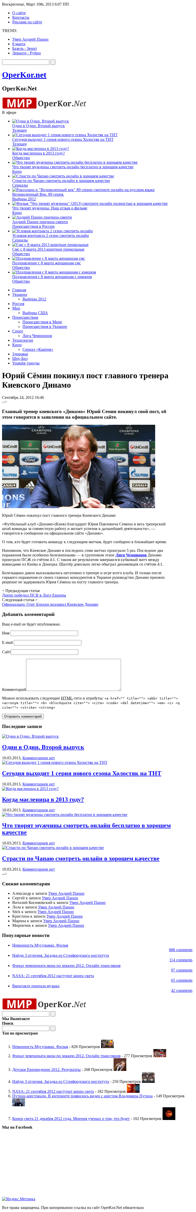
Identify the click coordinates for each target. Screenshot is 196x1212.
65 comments (181, 980)
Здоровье (20, 354)
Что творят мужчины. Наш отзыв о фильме (49, 208)
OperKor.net (24, 74)
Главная (19, 290)
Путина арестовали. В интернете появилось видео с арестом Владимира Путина (82, 1096)
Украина (19, 294)
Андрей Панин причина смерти (40, 222)
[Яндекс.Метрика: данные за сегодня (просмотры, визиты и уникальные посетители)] (18, 1199)
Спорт (17, 331)
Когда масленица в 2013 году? (38, 153)
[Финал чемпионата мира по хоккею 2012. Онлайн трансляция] (159, 1056)
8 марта (18, 44)
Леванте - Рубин (26, 53)
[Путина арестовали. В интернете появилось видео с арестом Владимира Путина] (18, 1105)
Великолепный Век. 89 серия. (38, 194)
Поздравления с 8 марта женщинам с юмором (52, 277)
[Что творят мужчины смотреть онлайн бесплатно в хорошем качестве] (64, 814)
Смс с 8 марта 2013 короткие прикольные (48, 249)
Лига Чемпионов (37, 336)
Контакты (20, 17)
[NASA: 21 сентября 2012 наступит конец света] (133, 1091)
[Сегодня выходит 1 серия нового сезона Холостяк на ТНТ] (54, 762)
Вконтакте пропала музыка (35, 986)
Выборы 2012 (24, 199)
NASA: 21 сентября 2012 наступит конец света (53, 976)
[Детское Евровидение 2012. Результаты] (120, 1069)
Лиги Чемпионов (131, 555)
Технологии (22, 340)
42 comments (181, 990)
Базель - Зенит (24, 48)
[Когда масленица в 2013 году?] (30, 788)
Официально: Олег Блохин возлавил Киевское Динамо (50, 604)
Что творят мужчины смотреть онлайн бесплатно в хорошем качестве (72, 167)
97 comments (181, 970)
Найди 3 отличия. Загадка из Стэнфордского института (60, 955)
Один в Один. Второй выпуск (38, 126)
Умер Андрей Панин (30, 39)
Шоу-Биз (20, 358)
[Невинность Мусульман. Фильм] (107, 1046)
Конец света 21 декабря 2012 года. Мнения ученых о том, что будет (71, 1118)
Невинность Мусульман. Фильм (40, 945)
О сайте (19, 13)
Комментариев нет (38, 758)
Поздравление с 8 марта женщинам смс (46, 263)
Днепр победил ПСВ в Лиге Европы (34, 595)
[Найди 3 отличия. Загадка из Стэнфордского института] (148, 1081)
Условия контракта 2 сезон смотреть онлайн (50, 235)
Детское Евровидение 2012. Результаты (46, 1069)
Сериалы (20, 185)
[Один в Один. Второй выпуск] (30, 736)
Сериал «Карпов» (37, 349)
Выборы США (35, 313)
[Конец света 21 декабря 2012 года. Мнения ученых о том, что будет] (169, 1118)
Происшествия (25, 317)
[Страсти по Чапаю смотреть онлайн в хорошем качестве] (53, 847)
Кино (17, 171)
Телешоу (19, 130)
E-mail (7, 642)
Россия (18, 303)
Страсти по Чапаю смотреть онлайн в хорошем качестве (61, 180)
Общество (21, 158)
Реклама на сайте (27, 22)
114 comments (180, 960)
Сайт (6, 652)
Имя (5, 633)
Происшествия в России (33, 226)
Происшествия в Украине (44, 326)
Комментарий (14, 689)
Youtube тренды (26, 363)
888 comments (180, 950)
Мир (16, 308)
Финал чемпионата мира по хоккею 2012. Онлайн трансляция (66, 965)
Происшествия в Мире (42, 322)
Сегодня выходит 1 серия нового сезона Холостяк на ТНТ (63, 139)
